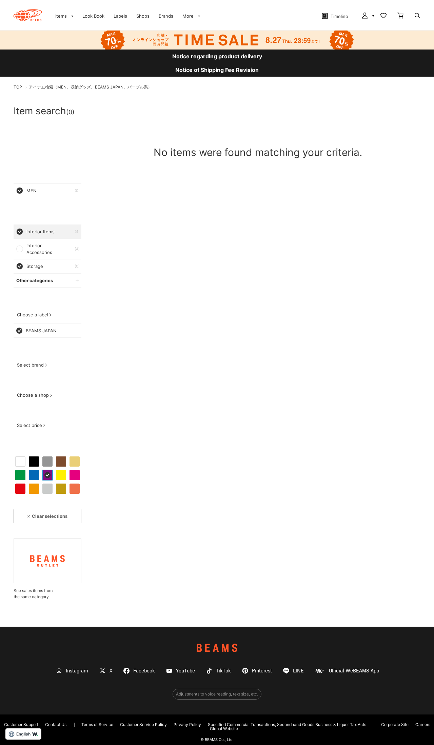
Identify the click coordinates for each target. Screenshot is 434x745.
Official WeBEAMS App (354, 670)
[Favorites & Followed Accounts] (383, 16)
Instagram (77, 670)
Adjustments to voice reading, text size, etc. (217, 694)
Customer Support (21, 724)
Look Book (93, 16)
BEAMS (217, 648)
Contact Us (55, 724)
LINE (298, 670)
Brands (166, 16)
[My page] (367, 16)
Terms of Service (97, 724)
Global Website (224, 728)
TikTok (223, 670)
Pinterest (262, 670)
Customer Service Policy (143, 724)
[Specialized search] (417, 16)
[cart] (400, 16)
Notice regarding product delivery (217, 56)
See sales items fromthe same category (33, 593)
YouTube (185, 670)
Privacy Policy (187, 724)
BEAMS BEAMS (27, 15)
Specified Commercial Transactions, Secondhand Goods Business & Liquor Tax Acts (287, 724)
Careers (422, 724)
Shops (143, 16)
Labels (120, 16)
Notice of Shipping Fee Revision (217, 69)
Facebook (144, 670)
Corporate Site (395, 724)
